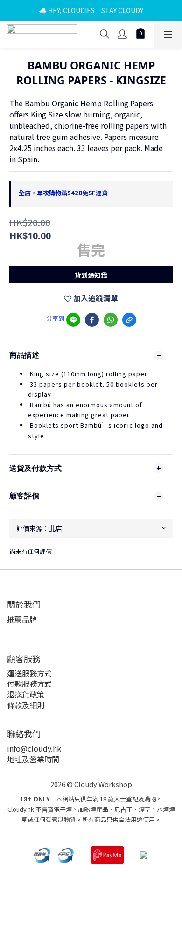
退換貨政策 (25, 694)
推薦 (14, 619)
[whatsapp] (111, 320)
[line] (73, 320)
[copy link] (129, 320)
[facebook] (92, 320)
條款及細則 (25, 705)
